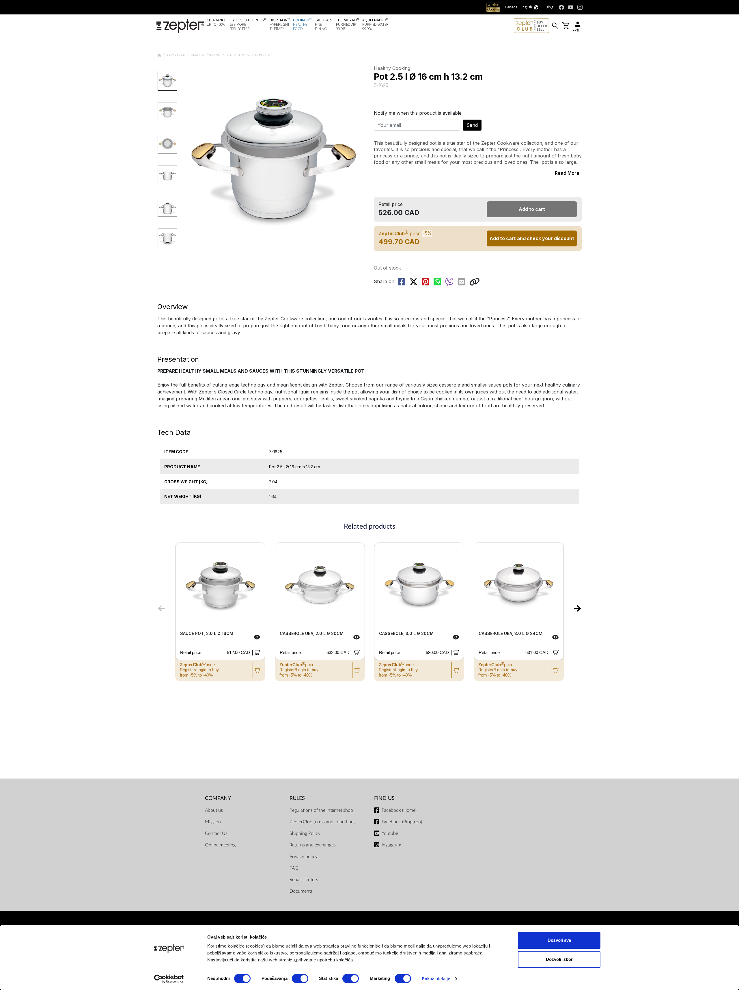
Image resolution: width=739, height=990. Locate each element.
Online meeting (220, 845)
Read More (567, 173)
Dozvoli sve (559, 940)
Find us (384, 798)
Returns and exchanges (313, 845)
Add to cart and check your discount (532, 238)
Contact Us (216, 833)
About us (214, 810)
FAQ (294, 868)
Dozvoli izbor (559, 959)
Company (218, 798)
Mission (213, 822)
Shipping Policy (305, 833)
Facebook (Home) (399, 810)
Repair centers (304, 879)
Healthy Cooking (206, 55)
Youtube (390, 833)
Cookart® (176, 55)
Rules (297, 798)
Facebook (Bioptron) (402, 822)
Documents (301, 891)
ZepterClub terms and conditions (323, 822)
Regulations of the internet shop (321, 810)
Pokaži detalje (436, 978)
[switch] (300, 978)
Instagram (391, 845)
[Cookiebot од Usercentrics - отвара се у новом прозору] (169, 978)
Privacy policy (304, 856)
